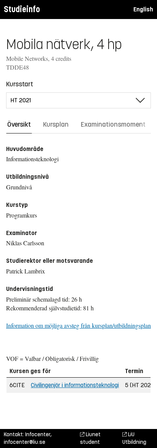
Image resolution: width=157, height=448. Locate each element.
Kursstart (19, 84)
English (143, 9)
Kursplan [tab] (56, 124)
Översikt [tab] (19, 124)
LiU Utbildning (134, 438)
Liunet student (90, 438)
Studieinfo (22, 9)
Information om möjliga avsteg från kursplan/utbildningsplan (78, 325)
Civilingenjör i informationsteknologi (75, 385)
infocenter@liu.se (24, 442)
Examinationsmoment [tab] (113, 124)
